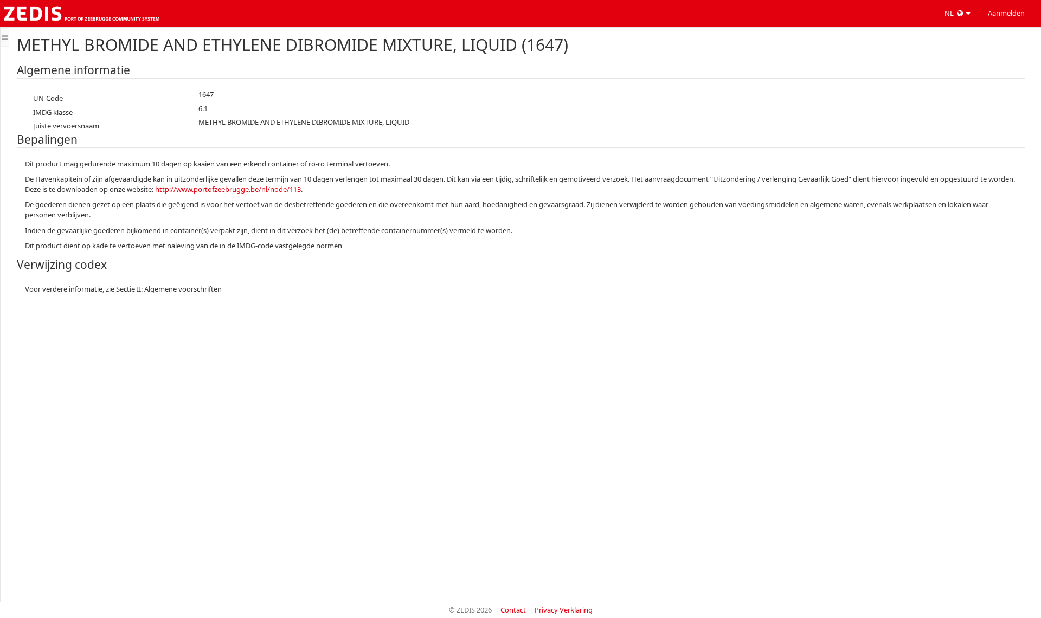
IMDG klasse (53, 112)
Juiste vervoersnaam (66, 126)
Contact (513, 610)
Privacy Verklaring (564, 610)
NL (949, 13)
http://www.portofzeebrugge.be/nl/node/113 (228, 189)
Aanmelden (1006, 13)
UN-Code (48, 98)
